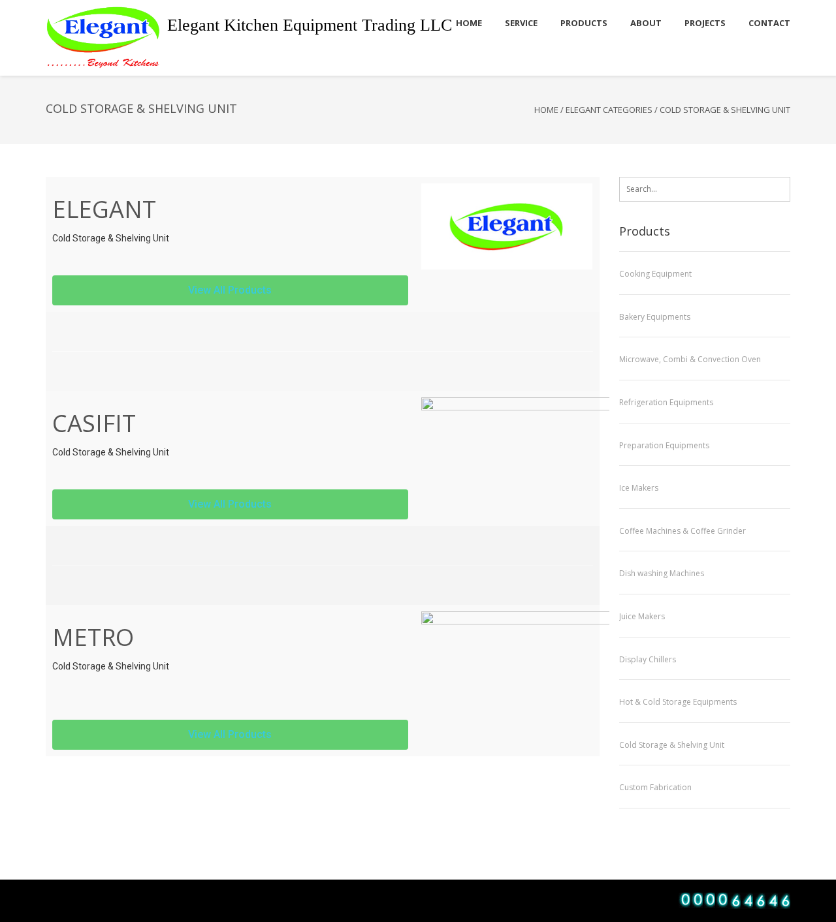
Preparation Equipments (664, 445)
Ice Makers (638, 487)
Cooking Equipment (655, 273)
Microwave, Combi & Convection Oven (690, 359)
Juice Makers (642, 616)
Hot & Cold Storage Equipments (678, 701)
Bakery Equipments (654, 316)
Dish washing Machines (661, 573)
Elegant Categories (609, 109)
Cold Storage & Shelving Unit (671, 744)
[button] (230, 290)
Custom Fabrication (655, 787)
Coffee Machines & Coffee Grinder (682, 530)
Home (546, 109)
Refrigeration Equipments (666, 402)
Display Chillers (647, 659)
